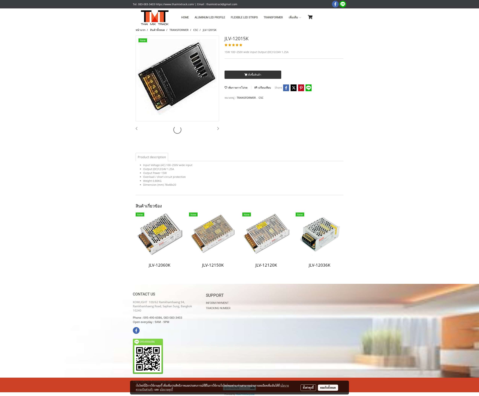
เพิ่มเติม (294, 17)
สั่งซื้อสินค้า (254, 74)
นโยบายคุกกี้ (166, 389)
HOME (185, 17)
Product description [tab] (152, 157)
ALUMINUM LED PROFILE (210, 17)
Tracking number (218, 308)
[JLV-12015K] (177, 79)
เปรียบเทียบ (264, 87)
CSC (261, 97)
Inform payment (217, 303)
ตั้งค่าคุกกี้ (308, 387)
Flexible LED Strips (244, 17)
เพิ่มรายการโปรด (237, 87)
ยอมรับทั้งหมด (328, 387)
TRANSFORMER (273, 17)
